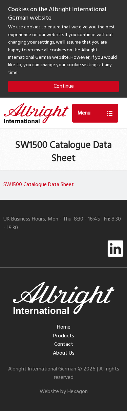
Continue (64, 86)
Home (63, 327)
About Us (64, 353)
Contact (63, 344)
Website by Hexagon (64, 391)
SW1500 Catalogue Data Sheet (38, 184)
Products (63, 336)
